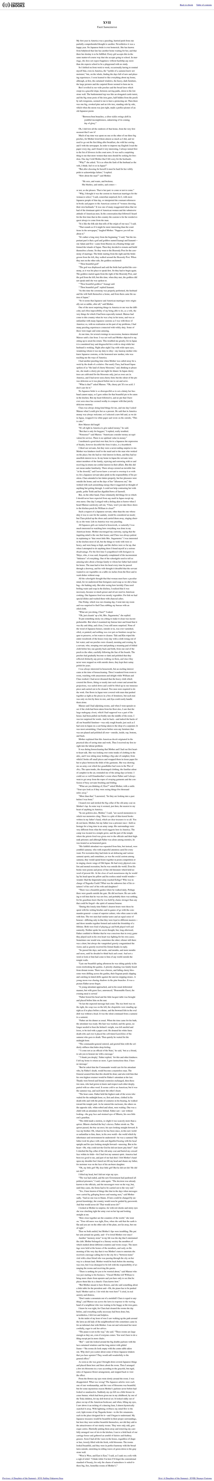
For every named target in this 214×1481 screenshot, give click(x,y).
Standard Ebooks (13, 4)
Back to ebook (186, 4)
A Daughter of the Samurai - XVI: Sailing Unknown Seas (32, 1478)
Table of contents (204, 4)
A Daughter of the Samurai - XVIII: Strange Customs (185, 1478)
